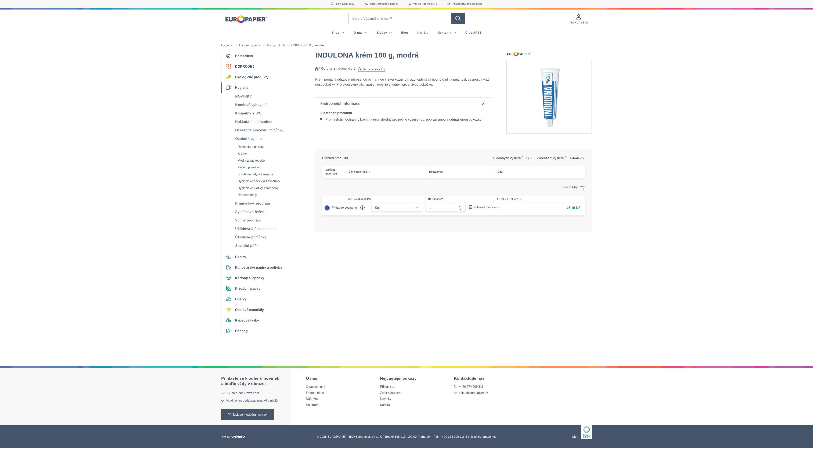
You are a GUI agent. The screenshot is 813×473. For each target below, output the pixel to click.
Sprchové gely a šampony (256, 174)
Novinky (385, 398)
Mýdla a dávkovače (251, 160)
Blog (404, 32)
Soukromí (312, 404)
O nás (359, 32)
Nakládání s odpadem (253, 122)
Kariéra (423, 32)
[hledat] (458, 18)
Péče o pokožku (249, 167)
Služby (382, 32)
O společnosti (315, 386)
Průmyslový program (252, 203)
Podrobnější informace (340, 104)
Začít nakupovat (391, 392)
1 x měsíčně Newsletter (242, 393)
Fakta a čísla (315, 392)
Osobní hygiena (249, 45)
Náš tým (312, 398)
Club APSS (473, 32)
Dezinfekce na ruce (251, 146)
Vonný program (248, 220)
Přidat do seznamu (344, 207)
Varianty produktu (371, 68)
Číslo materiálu (358, 171)
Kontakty (445, 32)
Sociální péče (247, 246)
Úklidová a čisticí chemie (256, 229)
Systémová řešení (250, 212)
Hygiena (226, 45)
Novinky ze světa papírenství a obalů (252, 400)
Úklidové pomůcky (250, 237)
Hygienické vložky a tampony (258, 188)
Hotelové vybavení (251, 105)
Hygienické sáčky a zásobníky (259, 181)
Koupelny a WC (248, 113)
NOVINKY (243, 96)
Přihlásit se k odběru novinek (247, 414)
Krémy (271, 45)
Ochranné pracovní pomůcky (259, 130)
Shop (336, 32)
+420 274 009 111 (471, 386)
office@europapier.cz (473, 392)
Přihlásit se (387, 386)
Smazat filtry (569, 187)
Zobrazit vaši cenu (486, 207)
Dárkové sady (247, 195)
